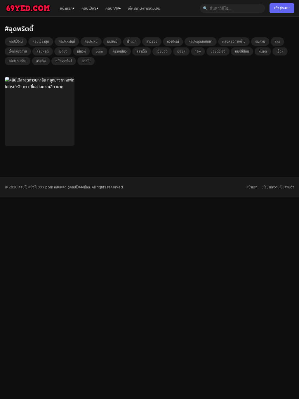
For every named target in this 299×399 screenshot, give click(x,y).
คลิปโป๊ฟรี (89, 8)
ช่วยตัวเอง (218, 51)
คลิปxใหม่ (91, 41)
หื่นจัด (263, 51)
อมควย (260, 41)
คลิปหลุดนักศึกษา (201, 41)
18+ (198, 51)
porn (99, 51)
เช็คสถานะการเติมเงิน (144, 8)
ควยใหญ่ (173, 41)
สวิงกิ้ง (41, 61)
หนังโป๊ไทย (242, 51)
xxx (277, 41)
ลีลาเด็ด (141, 51)
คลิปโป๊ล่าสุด (40, 41)
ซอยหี (181, 51)
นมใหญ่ (112, 41)
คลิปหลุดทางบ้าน (234, 41)
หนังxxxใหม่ (63, 61)
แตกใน (86, 61)
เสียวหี (81, 51)
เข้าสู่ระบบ (282, 8)
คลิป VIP (112, 8)
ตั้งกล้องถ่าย (18, 51)
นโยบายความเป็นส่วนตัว (278, 187)
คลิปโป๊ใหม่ (16, 41)
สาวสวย (151, 41)
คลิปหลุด (42, 51)
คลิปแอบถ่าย (17, 61)
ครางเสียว (120, 51)
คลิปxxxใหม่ (67, 41)
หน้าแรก (66, 8)
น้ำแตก (132, 41)
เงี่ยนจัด (162, 51)
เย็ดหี (280, 51)
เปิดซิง (62, 51)
